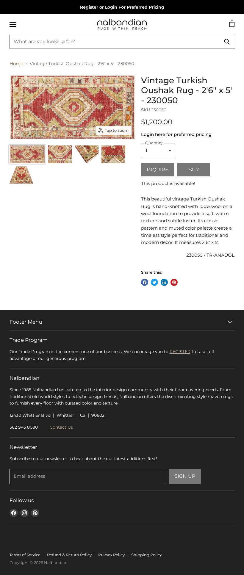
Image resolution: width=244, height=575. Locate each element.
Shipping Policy (146, 554)
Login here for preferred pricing (176, 134)
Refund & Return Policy (69, 554)
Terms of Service (25, 554)
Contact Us (61, 427)
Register (89, 7)
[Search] (227, 41)
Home (16, 63)
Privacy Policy (111, 554)
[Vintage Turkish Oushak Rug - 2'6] (59, 154)
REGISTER (180, 351)
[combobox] (114, 41)
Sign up (185, 476)
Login (111, 7)
